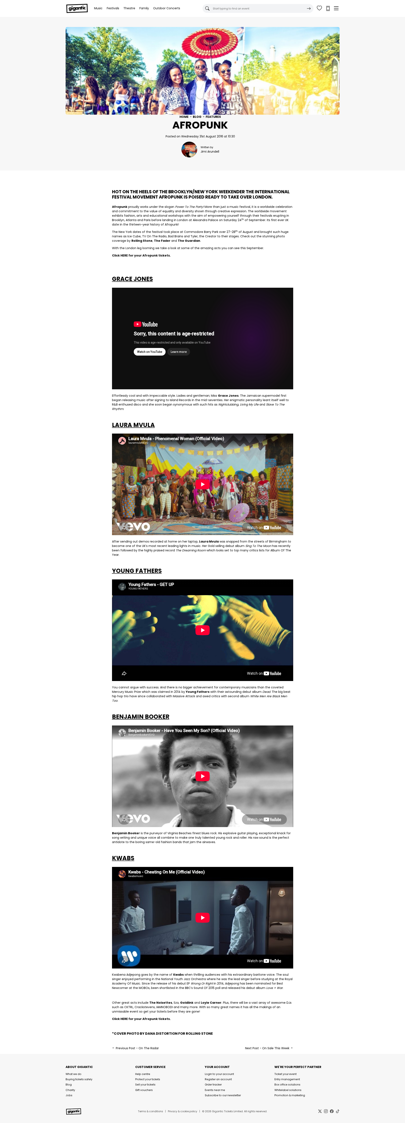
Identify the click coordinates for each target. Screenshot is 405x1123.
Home (184, 117)
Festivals (113, 8)
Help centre (142, 1074)
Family (144, 8)
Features (213, 117)
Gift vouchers (144, 1090)
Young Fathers (197, 692)
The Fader (162, 241)
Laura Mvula (209, 541)
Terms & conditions (150, 1111)
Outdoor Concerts (166, 8)
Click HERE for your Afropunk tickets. (141, 255)
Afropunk (171, 197)
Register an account (218, 1079)
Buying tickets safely (79, 1079)
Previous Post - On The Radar (137, 1048)
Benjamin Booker (126, 833)
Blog (197, 117)
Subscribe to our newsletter (223, 1095)
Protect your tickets (147, 1079)
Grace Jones (228, 396)
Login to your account (219, 1074)
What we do (73, 1074)
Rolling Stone (142, 241)
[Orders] (328, 8)
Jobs (69, 1095)
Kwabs (178, 975)
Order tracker (213, 1084)
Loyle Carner (211, 1003)
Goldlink (186, 1003)
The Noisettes (160, 1003)
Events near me (215, 1090)
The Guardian (189, 241)
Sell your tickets (145, 1084)
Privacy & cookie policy (182, 1111)
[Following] (319, 8)
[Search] (308, 8)
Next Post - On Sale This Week (267, 1048)
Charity (70, 1090)
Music (98, 8)
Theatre (129, 8)
